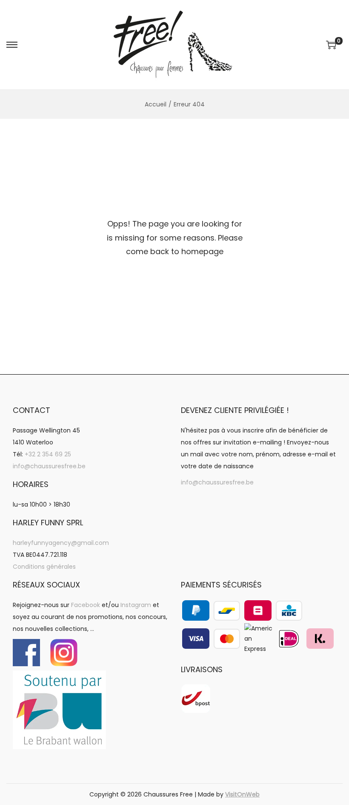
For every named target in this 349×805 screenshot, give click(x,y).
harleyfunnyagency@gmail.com (61, 543)
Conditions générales (44, 566)
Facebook (85, 605)
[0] (331, 45)
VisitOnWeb (242, 794)
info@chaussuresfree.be (49, 466)
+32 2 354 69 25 (48, 454)
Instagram (135, 605)
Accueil (155, 104)
